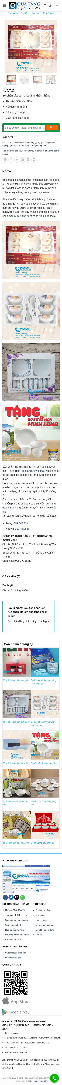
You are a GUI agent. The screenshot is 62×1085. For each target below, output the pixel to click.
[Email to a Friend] (22, 160)
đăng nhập (24, 621)
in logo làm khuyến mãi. (31, 470)
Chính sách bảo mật (44, 925)
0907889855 (21, 528)
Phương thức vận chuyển (17, 935)
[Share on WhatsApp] (5, 160)
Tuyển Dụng (41, 920)
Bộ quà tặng (48, 13)
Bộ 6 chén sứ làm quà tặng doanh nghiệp (43, 682)
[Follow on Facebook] (5, 897)
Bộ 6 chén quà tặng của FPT (16, 843)
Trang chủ (13, 13)
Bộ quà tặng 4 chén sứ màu (15, 763)
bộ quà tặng (27, 151)
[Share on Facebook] (11, 160)
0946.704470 (19, 910)
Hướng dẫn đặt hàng (14, 930)
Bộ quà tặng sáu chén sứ (42, 843)
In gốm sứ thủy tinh (32, 184)
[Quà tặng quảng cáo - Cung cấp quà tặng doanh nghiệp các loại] (25, 5)
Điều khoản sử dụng (44, 930)
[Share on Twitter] (16, 160)
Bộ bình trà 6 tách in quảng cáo (43, 803)
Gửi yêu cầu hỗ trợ (14, 925)
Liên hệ (38, 935)
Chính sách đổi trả (13, 939)
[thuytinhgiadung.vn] (8, 90)
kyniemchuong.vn (13, 958)
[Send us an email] (16, 897)
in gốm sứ (39, 151)
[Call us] (22, 897)
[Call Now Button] (54, 1078)
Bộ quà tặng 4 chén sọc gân (15, 680)
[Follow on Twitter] (11, 897)
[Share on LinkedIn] (34, 160)
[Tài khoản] (50, 5)
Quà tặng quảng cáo (30, 13)
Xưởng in (35, 499)
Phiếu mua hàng (42, 910)
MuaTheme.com (41, 1081)
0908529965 (20, 523)
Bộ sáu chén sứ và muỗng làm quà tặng (43, 723)
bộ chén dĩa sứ (14, 151)
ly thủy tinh (20, 216)
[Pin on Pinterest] (28, 160)
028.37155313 (20, 1048)
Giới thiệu (40, 915)
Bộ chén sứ (18, 142)
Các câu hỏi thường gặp (16, 920)
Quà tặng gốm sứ (18, 145)
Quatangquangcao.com (16, 953)
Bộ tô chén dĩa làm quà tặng (16, 722)
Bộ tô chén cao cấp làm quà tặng (15, 803)
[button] (4, 5)
